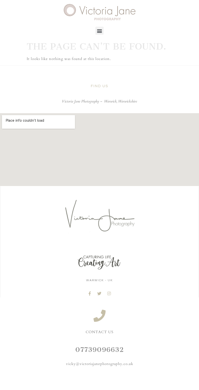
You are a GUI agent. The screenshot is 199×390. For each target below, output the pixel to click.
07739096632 (99, 350)
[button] (99, 31)
